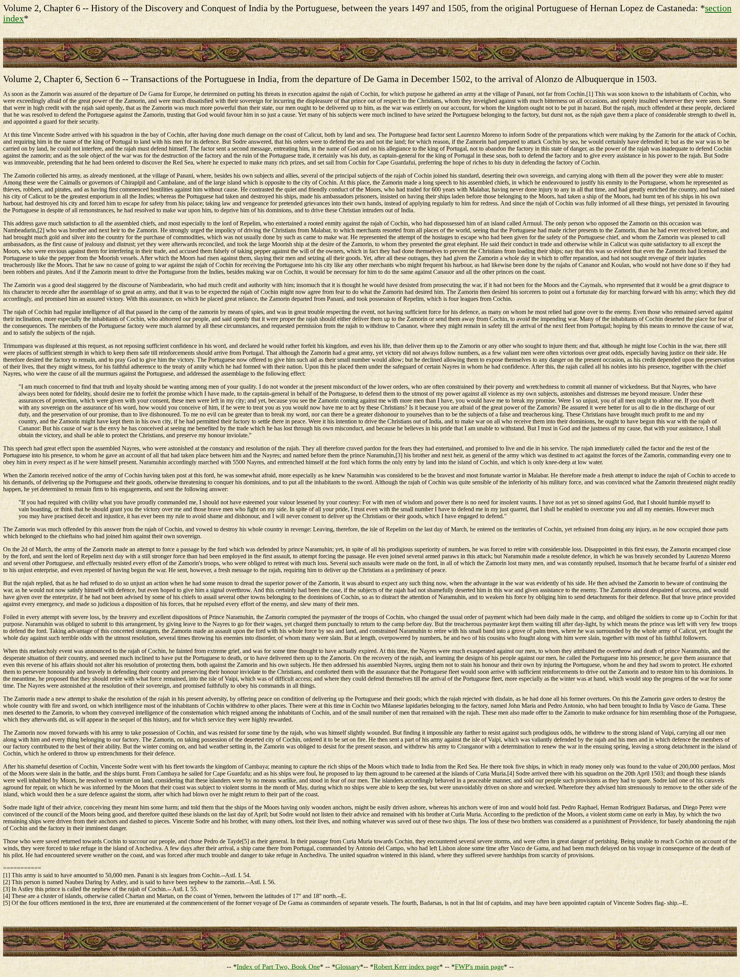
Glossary (347, 966)
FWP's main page (479, 966)
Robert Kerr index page (406, 966)
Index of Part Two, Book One (278, 966)
